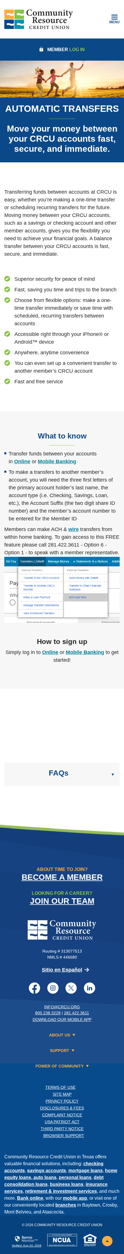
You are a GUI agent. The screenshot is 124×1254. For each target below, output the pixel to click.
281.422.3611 (76, 1013)
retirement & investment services (61, 1191)
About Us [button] (59, 1035)
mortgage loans (85, 1170)
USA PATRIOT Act (62, 1122)
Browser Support (63, 1135)
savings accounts (46, 1170)
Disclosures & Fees (62, 1108)
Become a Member (62, 877)
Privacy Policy (62, 1101)
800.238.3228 (48, 1013)
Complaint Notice (62, 1115)
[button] (62, 774)
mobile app (75, 1198)
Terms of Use (60, 1087)
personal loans (75, 1177)
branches (65, 1205)
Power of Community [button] (59, 1066)
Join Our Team (62, 901)
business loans (66, 1184)
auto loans (45, 1177)
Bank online (30, 1198)
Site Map (62, 1094)
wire (73, 529)
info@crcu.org (62, 1007)
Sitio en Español (62, 970)
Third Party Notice (62, 1128)
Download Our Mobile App (62, 1019)
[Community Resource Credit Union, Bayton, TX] (38, 19)
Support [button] (59, 1050)
